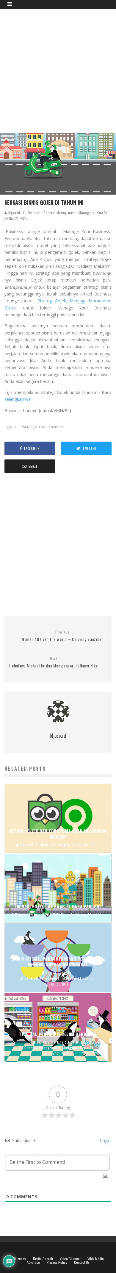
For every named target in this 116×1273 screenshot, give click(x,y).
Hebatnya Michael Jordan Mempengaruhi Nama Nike (53, 662)
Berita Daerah (43, 1259)
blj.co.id (13, 212)
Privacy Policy (57, 1262)
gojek (12, 426)
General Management (59, 213)
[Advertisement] (58, 70)
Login (105, 1140)
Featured (34, 213)
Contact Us (82, 1262)
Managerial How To (93, 213)
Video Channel (70, 1259)
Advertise (33, 1262)
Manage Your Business (44, 426)
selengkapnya (17, 399)
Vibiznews (19, 1259)
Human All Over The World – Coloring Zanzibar (62, 636)
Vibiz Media (95, 1259)
